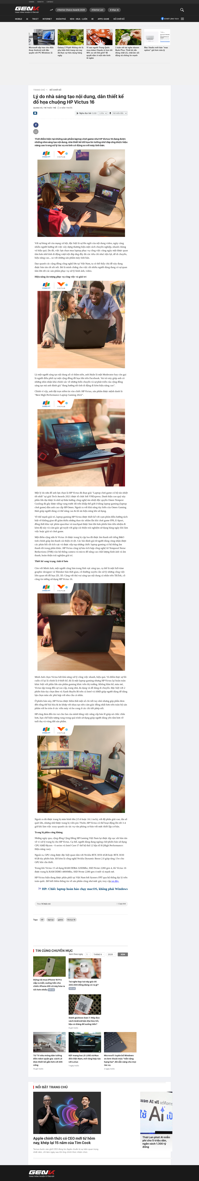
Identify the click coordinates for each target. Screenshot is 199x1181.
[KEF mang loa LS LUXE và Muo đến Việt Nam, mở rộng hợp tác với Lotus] (85, 1042)
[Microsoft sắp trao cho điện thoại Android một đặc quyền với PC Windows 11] (42, 37)
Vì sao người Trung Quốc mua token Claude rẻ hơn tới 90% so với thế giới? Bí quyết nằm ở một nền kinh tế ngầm (99, 52)
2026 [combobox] (110, 954)
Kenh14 (40, 2)
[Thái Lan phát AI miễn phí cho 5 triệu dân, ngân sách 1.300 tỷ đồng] (156, 1113)
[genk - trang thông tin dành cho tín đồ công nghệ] (42, 1173)
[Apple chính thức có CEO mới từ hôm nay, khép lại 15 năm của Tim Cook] (67, 1113)
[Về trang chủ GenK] (27, 10)
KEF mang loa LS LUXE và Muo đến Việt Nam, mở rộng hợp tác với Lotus (85, 1058)
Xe (92, 19)
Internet (47, 19)
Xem (123, 954)
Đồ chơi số (119, 19)
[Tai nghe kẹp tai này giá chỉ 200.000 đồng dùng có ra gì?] (85, 968)
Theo (81, 904)
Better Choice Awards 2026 (72, 10)
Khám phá (61, 19)
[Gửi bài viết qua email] (35, 114)
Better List (98, 10)
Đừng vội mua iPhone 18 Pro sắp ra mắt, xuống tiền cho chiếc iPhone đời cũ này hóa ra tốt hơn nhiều (49, 984)
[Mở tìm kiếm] (182, 10)
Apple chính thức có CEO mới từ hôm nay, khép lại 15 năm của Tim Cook (64, 1140)
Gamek (31, 2)
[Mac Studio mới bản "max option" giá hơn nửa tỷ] (157, 37)
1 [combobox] (86, 954)
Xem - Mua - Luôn (78, 19)
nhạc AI (115, 10)
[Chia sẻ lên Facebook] (35, 125)
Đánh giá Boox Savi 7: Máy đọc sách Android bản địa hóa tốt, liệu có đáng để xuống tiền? (84, 1020)
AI (27, 19)
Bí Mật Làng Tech (171, 19)
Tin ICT (35, 19)
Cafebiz (50, 2)
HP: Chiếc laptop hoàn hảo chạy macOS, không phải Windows (85, 889)
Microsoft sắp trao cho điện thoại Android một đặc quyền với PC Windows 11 (41, 50)
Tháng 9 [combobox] (98, 954)
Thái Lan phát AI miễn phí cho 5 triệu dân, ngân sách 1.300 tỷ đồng (156, 1142)
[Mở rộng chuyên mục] (182, 18)
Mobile (18, 19)
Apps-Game (103, 19)
